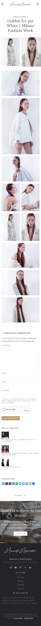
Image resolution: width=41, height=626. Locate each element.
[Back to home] (20, 4)
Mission (20, 581)
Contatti (20, 585)
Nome (4, 373)
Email (4, 381)
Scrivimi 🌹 (20, 533)
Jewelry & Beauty (20, 16)
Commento (6, 345)
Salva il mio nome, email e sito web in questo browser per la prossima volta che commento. (19, 401)
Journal (20, 588)
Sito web (5, 390)
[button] (3, 4)
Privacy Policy (18, 618)
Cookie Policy (28, 618)
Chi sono (20, 577)
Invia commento (11, 418)
